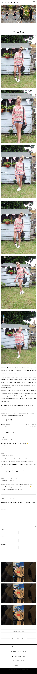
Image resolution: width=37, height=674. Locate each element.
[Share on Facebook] (6, 420)
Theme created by (18, 672)
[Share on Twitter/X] (9, 420)
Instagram (19, 651)
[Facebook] (15, 2)
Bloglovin (19, 665)
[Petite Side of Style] (18, 13)
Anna (2, 453)
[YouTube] (11, 2)
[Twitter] (2, 2)
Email (2, 537)
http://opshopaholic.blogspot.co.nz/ (12, 471)
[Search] (18, 2)
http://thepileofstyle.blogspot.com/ (12, 489)
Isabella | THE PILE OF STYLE (9, 478)
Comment (4, 509)
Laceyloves (4, 446)
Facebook (19, 656)
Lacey (3, 437)
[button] (34, 2)
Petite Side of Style (21, 669)
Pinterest (19, 661)
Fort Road (31, 425)
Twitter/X (19, 647)
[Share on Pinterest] (11, 420)
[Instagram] (5, 2)
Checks (7, 425)
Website (3, 544)
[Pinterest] (8, 2)
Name (2, 529)
